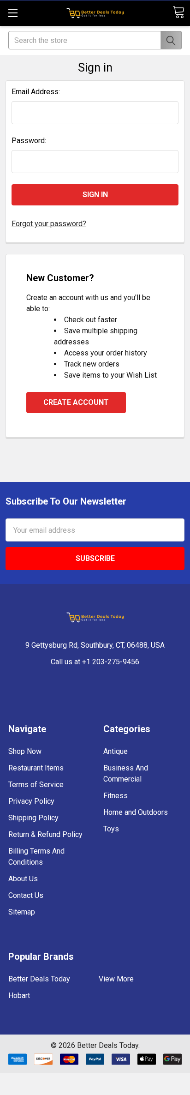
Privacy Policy (31, 801)
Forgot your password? (49, 223)
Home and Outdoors (135, 812)
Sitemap (21, 912)
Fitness (115, 795)
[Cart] (178, 12)
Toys (111, 828)
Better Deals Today (39, 979)
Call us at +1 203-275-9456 (95, 661)
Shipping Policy (33, 817)
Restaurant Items (36, 768)
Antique (115, 751)
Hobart (19, 995)
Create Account (76, 402)
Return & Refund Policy (45, 834)
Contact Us (25, 895)
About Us (23, 878)
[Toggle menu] (12, 12)
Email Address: (36, 91)
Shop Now (25, 751)
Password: (29, 140)
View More (116, 979)
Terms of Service (36, 784)
